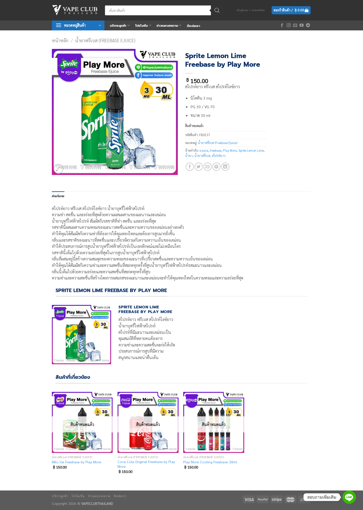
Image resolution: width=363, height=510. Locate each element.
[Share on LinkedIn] (225, 167)
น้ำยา (189, 155)
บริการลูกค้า (118, 25)
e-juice (204, 150)
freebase (215, 150)
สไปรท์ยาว (218, 155)
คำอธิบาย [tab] (58, 196)
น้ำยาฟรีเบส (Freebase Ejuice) (105, 40)
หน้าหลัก (60, 40)
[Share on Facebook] (190, 167)
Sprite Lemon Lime (251, 150)
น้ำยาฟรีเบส (202, 155)
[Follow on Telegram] (308, 25)
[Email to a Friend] (207, 167)
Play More (230, 150)
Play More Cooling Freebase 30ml (210, 462)
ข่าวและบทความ (167, 25)
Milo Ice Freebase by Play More (76, 462)
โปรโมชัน (141, 25)
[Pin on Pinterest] (216, 167)
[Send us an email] (295, 25)
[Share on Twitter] (199, 167)
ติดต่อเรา (193, 25)
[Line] (349, 497)
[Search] (217, 10)
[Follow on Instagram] (289, 25)
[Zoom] (58, 169)
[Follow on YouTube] (301, 25)
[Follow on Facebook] (282, 25)
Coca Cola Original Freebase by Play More (146, 463)
